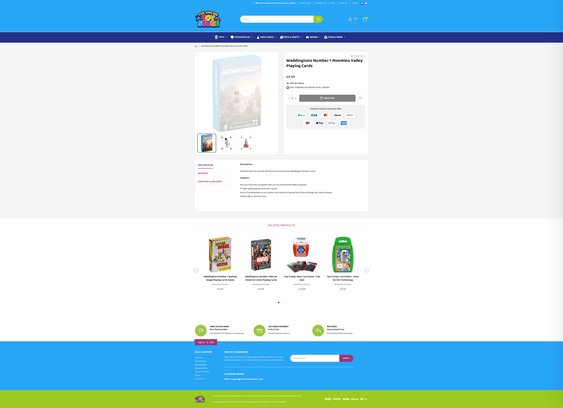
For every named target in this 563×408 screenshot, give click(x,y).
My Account (305, 3)
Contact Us (321, 3)
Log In (355, 3)
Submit (346, 358)
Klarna (197, 375)
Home (196, 46)
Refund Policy (200, 364)
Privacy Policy (200, 361)
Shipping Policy (201, 368)
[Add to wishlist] (360, 98)
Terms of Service (202, 371)
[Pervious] (196, 270)
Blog (333, 3)
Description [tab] (205, 165)
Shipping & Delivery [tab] (210, 182)
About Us (199, 357)
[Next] (367, 270)
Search (318, 19)
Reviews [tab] (203, 173)
